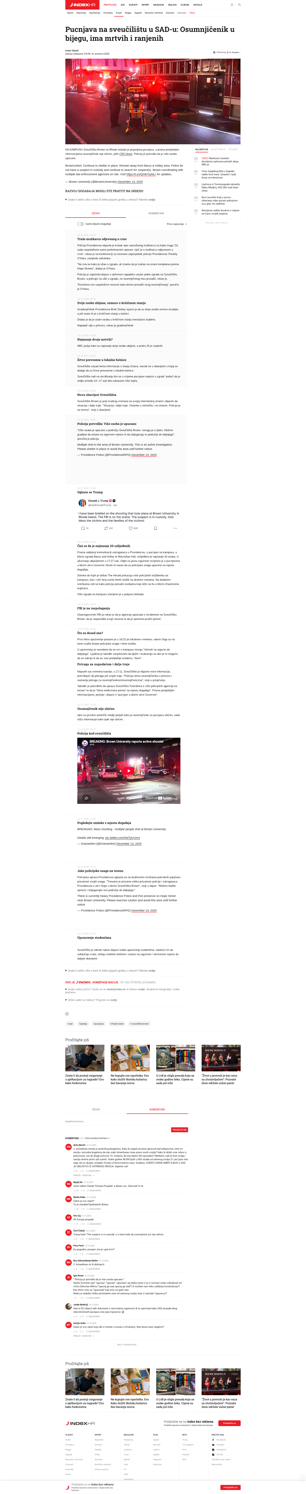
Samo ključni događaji (98, 224)
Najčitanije (94, 12)
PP (68, 1247)
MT (68, 1324)
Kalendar (181, 12)
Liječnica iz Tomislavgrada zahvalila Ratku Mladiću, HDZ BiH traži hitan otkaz (221, 187)
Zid (123, 5)
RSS (184, 1459)
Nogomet (99, 1440)
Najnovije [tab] (201, 149)
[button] (69, 1057)
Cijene (185, 5)
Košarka (99, 1459)
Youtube (220, 1444)
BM (68, 1262)
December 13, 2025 (130, 181)
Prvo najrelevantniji (96, 1138)
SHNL (97, 1454)
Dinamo (98, 1444)
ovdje (141, 989)
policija (83, 1024)
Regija (128, 12)
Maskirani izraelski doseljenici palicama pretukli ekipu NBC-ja (220, 161)
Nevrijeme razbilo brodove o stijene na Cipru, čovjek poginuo (220, 212)
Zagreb (138, 12)
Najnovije (81, 12)
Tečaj (185, 1440)
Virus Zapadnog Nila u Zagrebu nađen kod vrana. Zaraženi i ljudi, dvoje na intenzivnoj (219, 174)
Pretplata (110, 5)
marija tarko (79, 1323)
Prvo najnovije (175, 224)
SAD (70, 1024)
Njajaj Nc (78, 1182)
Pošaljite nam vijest (221, 1459)
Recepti (156, 1444)
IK (68, 1277)
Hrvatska (108, 12)
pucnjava (99, 1024)
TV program (187, 1444)
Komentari (156, 213)
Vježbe (156, 1454)
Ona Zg (77, 1215)
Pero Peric (78, 1245)
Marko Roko (79, 1197)
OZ (68, 1217)
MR (68, 1198)
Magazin (129, 1435)
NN (68, 1184)
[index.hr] (82, 5)
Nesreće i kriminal (154, 12)
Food (126, 1454)
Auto (126, 1464)
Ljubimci (128, 1449)
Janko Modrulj (80, 1304)
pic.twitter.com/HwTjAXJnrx (122, 837)
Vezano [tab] (232, 149)
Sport (145, 5)
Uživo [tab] (96, 213)
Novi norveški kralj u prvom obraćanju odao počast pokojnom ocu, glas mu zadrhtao (220, 200)
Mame (127, 1459)
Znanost (170, 12)
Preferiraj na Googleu (228, 52)
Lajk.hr (156, 1449)
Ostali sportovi (102, 1469)
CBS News (125, 153)
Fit (125, 1469)
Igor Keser (78, 1275)
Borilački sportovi (103, 1464)
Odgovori (157, 1459)
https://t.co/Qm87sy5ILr (141, 174)
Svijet (119, 12)
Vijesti (133, 5)
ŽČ (68, 1232)
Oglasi (172, 5)
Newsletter (217, 1464)
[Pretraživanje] (238, 5)
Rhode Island (117, 1024)
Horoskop (128, 1479)
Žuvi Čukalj (79, 1230)
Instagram (221, 1449)
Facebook (221, 1440)
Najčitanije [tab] (218, 149)
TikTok (219, 1454)
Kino (184, 1449)
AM (69, 1146)
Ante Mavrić (79, 1145)
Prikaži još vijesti (216, 223)
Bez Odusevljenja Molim (85, 1260)
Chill (126, 1474)
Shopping (128, 1440)
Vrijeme (186, 1454)
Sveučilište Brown (139, 1024)
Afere (192, 12)
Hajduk (98, 1449)
